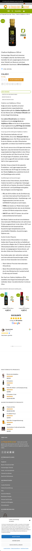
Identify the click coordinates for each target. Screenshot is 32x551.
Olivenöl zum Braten (6, 473)
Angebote (3, 461)
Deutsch (21, 3)
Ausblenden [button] (26, 1)
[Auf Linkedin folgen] (10, 452)
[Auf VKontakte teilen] (15, 84)
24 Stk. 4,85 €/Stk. (7, 69)
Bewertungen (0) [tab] (6, 97)
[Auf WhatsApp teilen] (2, 84)
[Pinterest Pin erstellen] (12, 84)
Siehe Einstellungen (16, 544)
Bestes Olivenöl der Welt (7, 464)
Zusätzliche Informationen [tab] (9, 94)
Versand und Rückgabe (7, 502)
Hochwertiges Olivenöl (7, 467)
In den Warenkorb (16, 79)
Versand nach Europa (6, 499)
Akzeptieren (16, 536)
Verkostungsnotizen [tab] (8, 99)
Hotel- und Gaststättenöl (7, 470)
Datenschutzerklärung (15, 548)
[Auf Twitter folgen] (8, 452)
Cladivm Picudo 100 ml (8, 308)
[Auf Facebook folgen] (2, 452)
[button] (30, 520)
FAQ (2, 490)
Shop (13, 14)
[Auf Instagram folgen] (5, 452)
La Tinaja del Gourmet (5, 14)
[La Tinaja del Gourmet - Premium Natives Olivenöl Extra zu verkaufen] (16, 7)
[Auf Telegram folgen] (13, 452)
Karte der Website (5, 493)
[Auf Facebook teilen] (5, 84)
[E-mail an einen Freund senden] (10, 84)
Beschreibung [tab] (5, 91)
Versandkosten (5, 505)
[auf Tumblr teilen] (20, 84)
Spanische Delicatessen (7, 476)
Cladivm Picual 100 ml (24, 308)
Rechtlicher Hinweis (24, 548)
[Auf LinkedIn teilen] (17, 84)
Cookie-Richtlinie (7, 548)
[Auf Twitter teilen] (7, 84)
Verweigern (16, 540)
